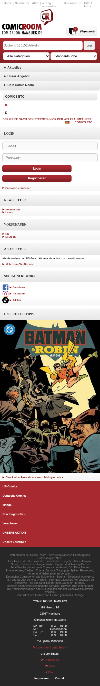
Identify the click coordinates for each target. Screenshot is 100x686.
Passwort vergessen (18, 188)
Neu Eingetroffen (14, 514)
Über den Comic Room (51, 647)
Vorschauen (10, 523)
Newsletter (22, 3)
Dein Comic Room (20, 85)
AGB (35, 3)
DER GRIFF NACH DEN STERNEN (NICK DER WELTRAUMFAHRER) (48, 119)
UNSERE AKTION (14, 532)
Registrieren (37, 178)
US (7, 234)
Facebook (18, 287)
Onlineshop (51, 659)
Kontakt (60, 678)
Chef (51, 672)
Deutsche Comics (14, 495)
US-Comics (10, 486)
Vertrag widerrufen (49, 5)
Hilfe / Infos (88, 5)
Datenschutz (72, 3)
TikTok (16, 300)
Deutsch (10, 236)
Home (8, 3)
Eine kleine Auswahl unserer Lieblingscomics (34, 477)
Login (37, 168)
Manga (7, 504)
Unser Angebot (18, 76)
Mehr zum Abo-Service (19, 264)
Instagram (18, 293)
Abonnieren (12, 209)
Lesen (9, 212)
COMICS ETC (83, 122)
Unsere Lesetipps (14, 541)
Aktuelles (14, 67)
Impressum (41, 678)
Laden (51, 666)
